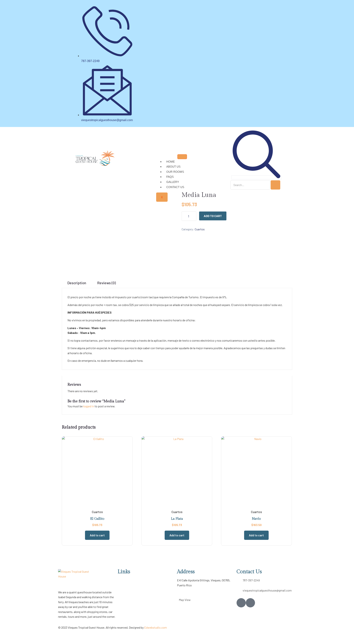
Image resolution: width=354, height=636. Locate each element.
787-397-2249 (251, 580)
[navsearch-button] (256, 177)
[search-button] (275, 185)
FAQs (170, 176)
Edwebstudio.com (155, 627)
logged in (88, 406)
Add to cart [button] (97, 535)
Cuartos (200, 229)
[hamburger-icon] (182, 156)
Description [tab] (76, 283)
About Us (173, 166)
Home (170, 161)
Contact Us (175, 187)
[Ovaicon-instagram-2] (250, 602)
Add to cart (213, 216)
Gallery (172, 181)
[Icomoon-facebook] (241, 602)
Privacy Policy (126, 595)
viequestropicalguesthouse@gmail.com (267, 590)
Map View (185, 599)
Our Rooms (175, 171)
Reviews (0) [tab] (106, 283)
